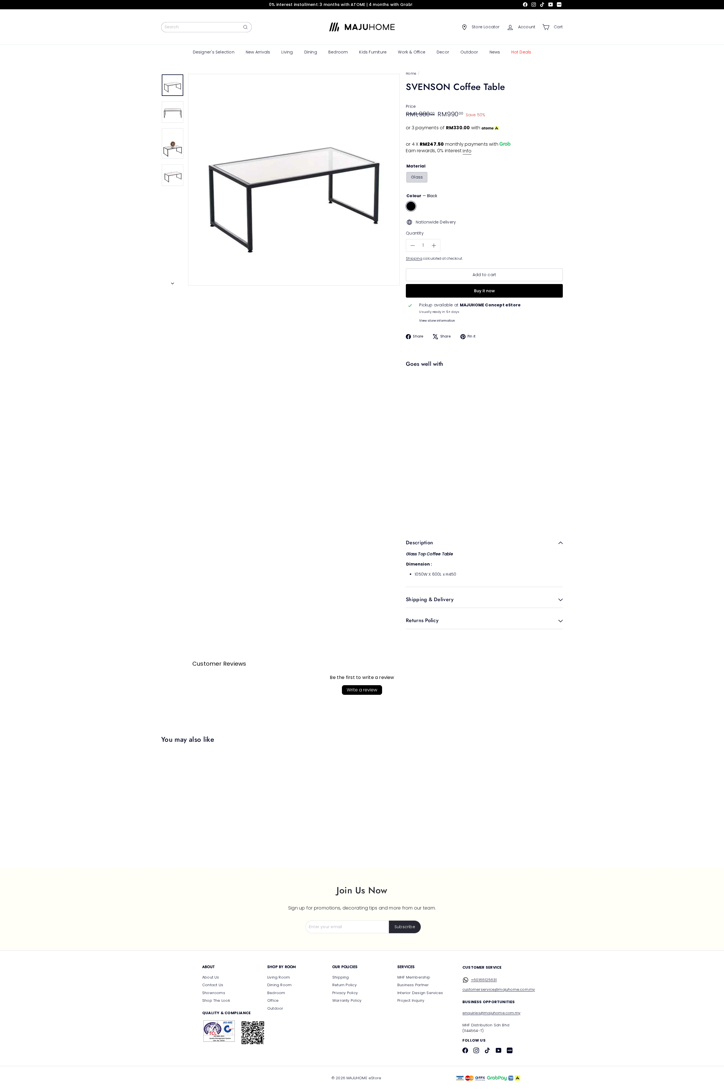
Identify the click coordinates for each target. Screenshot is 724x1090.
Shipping (414, 258)
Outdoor (469, 52)
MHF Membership (413, 977)
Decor (443, 52)
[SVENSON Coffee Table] (482, 389)
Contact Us (212, 985)
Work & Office (411, 52)
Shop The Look (216, 1000)
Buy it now (484, 291)
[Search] (245, 27)
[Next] (172, 281)
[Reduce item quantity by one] (412, 245)
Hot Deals (521, 52)
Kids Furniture (373, 52)
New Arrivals (258, 52)
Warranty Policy (346, 1000)
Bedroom (338, 52)
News (495, 52)
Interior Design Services (420, 993)
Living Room (278, 977)
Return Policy (344, 985)
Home (411, 73)
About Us (210, 977)
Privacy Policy (345, 993)
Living (287, 52)
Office (273, 1000)
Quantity (415, 233)
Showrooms (213, 993)
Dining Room (279, 985)
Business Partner (413, 985)
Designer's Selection (213, 52)
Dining (310, 52)
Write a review (362, 690)
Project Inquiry (410, 1000)
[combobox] (206, 27)
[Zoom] (293, 179)
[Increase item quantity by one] (433, 245)
